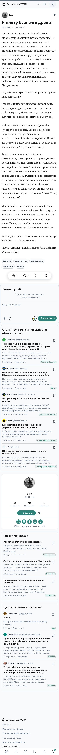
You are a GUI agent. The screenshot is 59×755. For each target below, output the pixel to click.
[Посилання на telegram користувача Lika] (35, 521)
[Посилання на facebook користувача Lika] (29, 521)
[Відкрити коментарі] (24, 275)
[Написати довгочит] (25, 751)
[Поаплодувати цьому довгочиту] (13, 275)
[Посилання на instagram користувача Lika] (24, 521)
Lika (29, 493)
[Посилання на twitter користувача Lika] (18, 521)
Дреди (20, 266)
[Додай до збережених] (35, 275)
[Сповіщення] (53, 751)
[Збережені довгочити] (35, 751)
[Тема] (44, 4)
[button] (53, 751)
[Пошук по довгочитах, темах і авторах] (44, 751)
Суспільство (21, 261)
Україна (7, 261)
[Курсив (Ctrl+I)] (10, 318)
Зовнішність (37, 261)
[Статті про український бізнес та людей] (16, 751)
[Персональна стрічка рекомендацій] (6, 751)
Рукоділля (8, 266)
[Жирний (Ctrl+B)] (4, 318)
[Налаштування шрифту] (54, 14)
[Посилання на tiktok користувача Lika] (40, 521)
